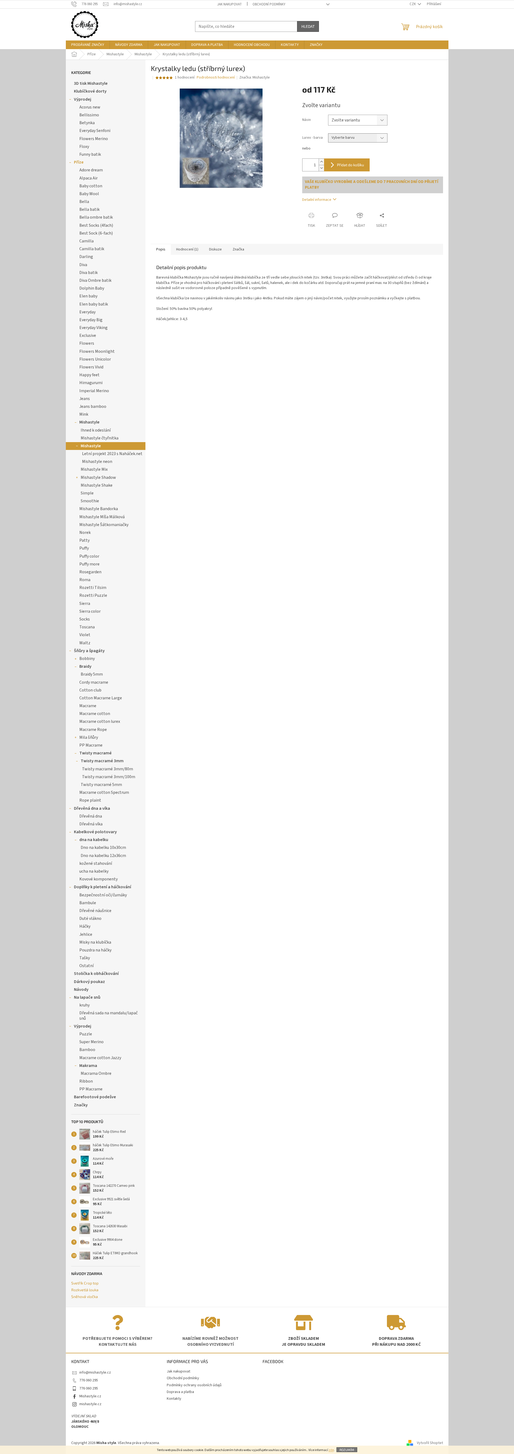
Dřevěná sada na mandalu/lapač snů (108, 1015)
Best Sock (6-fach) (96, 233)
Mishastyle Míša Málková (102, 517)
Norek (85, 532)
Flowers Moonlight (97, 351)
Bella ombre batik (96, 217)
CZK (413, 4)
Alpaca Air (88, 178)
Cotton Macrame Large (100, 698)
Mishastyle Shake (97, 485)
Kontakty (174, 1398)
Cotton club (90, 690)
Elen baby (88, 296)
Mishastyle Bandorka (98, 509)
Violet (84, 635)
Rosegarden (90, 572)
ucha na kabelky (93, 871)
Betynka (87, 123)
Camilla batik (91, 249)
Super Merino (91, 1042)
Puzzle (85, 1034)
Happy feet (89, 375)
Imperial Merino (94, 391)
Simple (87, 493)
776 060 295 (88, 1380)
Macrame (87, 706)
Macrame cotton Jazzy (100, 1058)
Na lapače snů (87, 997)
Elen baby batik (93, 304)
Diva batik (88, 273)
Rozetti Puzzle (93, 595)
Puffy (84, 548)
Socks (84, 619)
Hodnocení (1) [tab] (187, 249)
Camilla (86, 241)
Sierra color (90, 611)
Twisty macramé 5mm (101, 785)
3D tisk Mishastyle (91, 83)
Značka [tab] (238, 249)
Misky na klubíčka (95, 942)
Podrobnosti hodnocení (216, 77)
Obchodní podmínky (269, 4)
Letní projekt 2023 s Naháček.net (112, 454)
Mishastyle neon (97, 462)
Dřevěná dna (90, 816)
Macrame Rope (93, 730)
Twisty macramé (95, 753)
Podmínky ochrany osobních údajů (194, 1385)
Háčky (84, 926)
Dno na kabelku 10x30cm (103, 847)
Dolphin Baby (91, 288)
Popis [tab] (160, 249)
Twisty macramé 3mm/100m (108, 777)
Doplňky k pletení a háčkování (102, 887)
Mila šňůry (88, 737)
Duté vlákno (90, 918)
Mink (83, 414)
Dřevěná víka (91, 824)
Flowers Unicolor (95, 359)
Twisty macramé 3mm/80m (107, 769)
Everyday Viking (93, 328)
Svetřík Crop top (84, 1283)
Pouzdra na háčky (95, 950)
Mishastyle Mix (94, 469)
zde (331, 1450)
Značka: (254, 77)
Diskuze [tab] (215, 249)
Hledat (308, 26)
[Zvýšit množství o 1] (321, 162)
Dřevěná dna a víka (92, 808)
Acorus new (89, 107)
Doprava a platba (180, 1392)
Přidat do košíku (350, 164)
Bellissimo (89, 115)
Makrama (88, 1066)
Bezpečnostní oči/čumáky (103, 895)
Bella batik (89, 209)
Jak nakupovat (229, 4)
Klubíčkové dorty (90, 91)
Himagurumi (91, 383)
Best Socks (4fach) (96, 225)
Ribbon (86, 1081)
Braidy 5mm (92, 674)
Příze (79, 162)
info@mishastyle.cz (95, 1372)
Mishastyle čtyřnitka (99, 438)
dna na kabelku (93, 840)
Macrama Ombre (96, 1073)
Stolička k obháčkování (96, 974)
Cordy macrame (93, 682)
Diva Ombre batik (95, 280)
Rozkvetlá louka (84, 1290)
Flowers (86, 343)
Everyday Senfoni (94, 131)
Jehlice (85, 934)
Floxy (84, 147)
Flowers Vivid (91, 367)
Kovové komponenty (98, 879)
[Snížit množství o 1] (321, 168)
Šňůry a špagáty (89, 651)
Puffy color (89, 556)
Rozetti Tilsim (92, 588)
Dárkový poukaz (89, 982)
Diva (83, 265)
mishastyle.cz (90, 1404)
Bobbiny (87, 659)
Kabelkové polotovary (95, 832)
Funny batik (90, 154)
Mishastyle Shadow (98, 477)
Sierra (84, 603)
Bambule (87, 903)
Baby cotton (90, 186)
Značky (81, 1105)
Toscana (87, 627)
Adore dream (91, 170)
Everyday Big (91, 320)
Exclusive (87, 335)
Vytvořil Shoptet (430, 1443)
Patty (84, 540)
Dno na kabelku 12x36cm (103, 856)
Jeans (84, 399)
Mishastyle (89, 422)
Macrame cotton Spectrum (104, 792)
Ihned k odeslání (96, 430)
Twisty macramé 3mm (102, 761)
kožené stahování (95, 863)
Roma (84, 580)
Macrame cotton (94, 714)
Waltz (84, 643)
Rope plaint (90, 800)
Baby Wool (89, 194)
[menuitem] (88, 44)
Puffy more (89, 564)
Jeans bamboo (92, 406)
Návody (81, 989)
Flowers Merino (93, 139)
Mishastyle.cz (90, 1396)
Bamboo (87, 1050)
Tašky (84, 958)
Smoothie (90, 501)
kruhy (84, 1005)
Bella (84, 202)
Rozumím (346, 1450)
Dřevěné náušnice (95, 911)
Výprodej (82, 99)
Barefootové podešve (95, 1097)
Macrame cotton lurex (99, 721)
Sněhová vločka (84, 1296)
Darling (86, 257)
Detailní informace (316, 199)
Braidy (85, 666)
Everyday (87, 312)
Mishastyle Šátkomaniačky (103, 525)
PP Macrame (91, 745)
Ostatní (86, 966)
